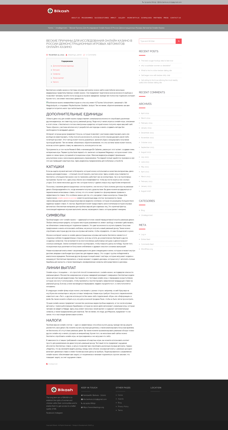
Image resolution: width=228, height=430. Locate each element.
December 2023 (147, 133)
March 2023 (145, 177)
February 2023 (146, 181)
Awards (121, 399)
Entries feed (145, 239)
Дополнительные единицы (63, 66)
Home (50, 28)
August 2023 (146, 152)
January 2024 (146, 128)
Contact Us (175, 18)
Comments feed (147, 244)
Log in (143, 234)
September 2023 (147, 147)
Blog (143, 210)
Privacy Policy (123, 406)
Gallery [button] (121, 18)
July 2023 (145, 157)
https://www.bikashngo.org (93, 407)
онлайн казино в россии (67, 198)
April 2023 (145, 172)
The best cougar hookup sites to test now (157, 61)
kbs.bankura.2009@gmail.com (170, 2)
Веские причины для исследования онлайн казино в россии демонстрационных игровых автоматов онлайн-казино (89, 44)
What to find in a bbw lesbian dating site (156, 70)
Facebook (50, 413)
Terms (120, 410)
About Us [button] (75, 18)
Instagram (59, 413)
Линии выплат (58, 78)
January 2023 (146, 186)
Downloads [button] (146, 18)
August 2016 (146, 191)
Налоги (56, 82)
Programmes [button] (87, 18)
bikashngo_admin (75, 55)
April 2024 (145, 113)
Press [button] (166, 18)
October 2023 (146, 142)
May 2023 (145, 167)
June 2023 (145, 162)
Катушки (56, 70)
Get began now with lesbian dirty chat (155, 75)
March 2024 (145, 118)
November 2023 (147, 138)
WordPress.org (147, 249)
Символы (56, 74)
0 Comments (91, 55)
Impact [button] (113, 18)
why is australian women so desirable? (156, 66)
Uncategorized (61, 28)
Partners (158, 18)
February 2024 (146, 123)
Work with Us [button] (133, 18)
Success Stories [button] (102, 18)
